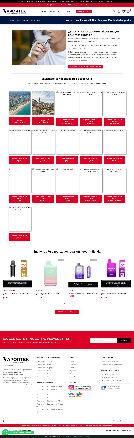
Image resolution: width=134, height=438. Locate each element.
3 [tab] (67, 303)
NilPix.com (73, 436)
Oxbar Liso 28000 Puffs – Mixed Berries (82, 293)
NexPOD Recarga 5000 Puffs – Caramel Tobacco (17, 294)
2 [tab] (66, 303)
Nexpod (6, 291)
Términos (117, 389)
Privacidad (110, 389)
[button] (128, 11)
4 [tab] (69, 303)
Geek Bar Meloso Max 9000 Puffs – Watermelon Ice (48, 294)
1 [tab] (64, 303)
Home (5, 20)
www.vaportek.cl (27, 430)
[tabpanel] (17, 280)
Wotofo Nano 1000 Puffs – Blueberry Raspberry (114, 294)
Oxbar (70, 291)
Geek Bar (39, 291)
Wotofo (12, 291)
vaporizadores (18, 372)
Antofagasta (81, 34)
